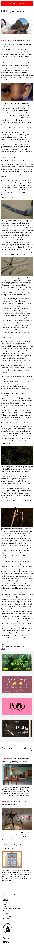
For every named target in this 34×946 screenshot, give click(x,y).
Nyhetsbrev (7, 902)
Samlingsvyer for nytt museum (14, 762)
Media (5, 904)
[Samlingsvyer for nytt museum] (17, 774)
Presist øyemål (8, 848)
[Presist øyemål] (17, 859)
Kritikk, (4, 801)
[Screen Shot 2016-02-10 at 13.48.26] (17, 209)
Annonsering (7, 911)
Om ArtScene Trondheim (12, 909)
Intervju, (4, 40)
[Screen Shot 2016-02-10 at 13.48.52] (17, 92)
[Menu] (3, 4)
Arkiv (4, 906)
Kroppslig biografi (9, 805)
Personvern (7, 913)
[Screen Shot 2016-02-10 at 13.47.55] (17, 455)
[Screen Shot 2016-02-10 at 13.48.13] (17, 517)
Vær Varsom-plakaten (8, 920)
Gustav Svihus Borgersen (15, 40)
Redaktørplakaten (7, 918)
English (5, 900)
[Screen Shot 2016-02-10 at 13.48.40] (17, 266)
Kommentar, (5, 758)
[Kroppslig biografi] (17, 819)
